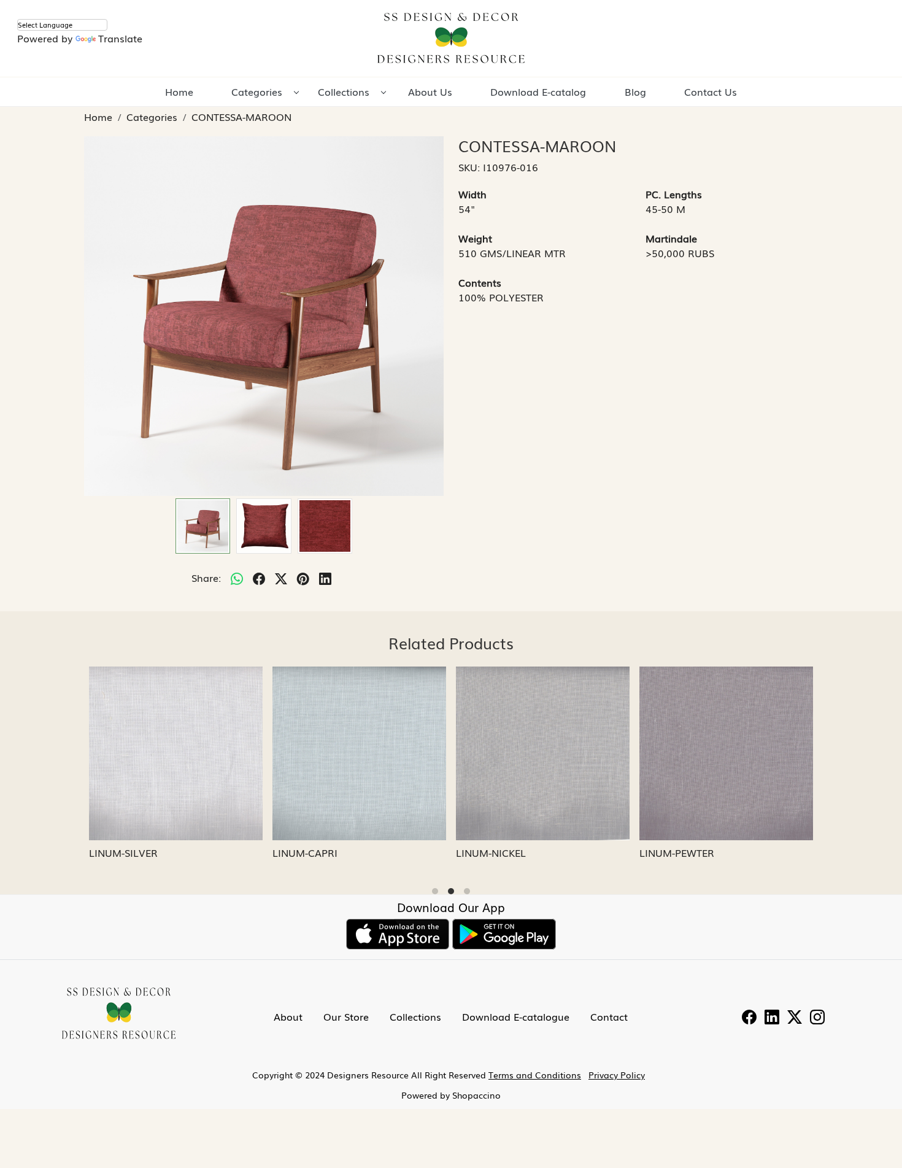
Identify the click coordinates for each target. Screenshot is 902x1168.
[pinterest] (303, 577)
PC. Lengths (674, 194)
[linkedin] (325, 577)
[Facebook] (749, 1018)
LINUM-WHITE (493, 852)
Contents (479, 282)
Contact (609, 1016)
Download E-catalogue (515, 1016)
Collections (343, 91)
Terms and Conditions (534, 1075)
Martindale (671, 238)
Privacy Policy (616, 1075)
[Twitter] (794, 1018)
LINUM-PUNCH (312, 852)
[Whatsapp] (237, 577)
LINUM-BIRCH (677, 852)
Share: (206, 577)
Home (179, 91)
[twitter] (281, 577)
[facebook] (259, 577)
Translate (120, 38)
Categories (256, 91)
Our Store (346, 1016)
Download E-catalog (538, 91)
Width (472, 194)
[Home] (451, 38)
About (288, 1016)
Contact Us (710, 91)
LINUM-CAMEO (129, 852)
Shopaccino (476, 1095)
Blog (635, 91)
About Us (430, 91)
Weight (475, 238)
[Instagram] (817, 1018)
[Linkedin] (772, 1018)
